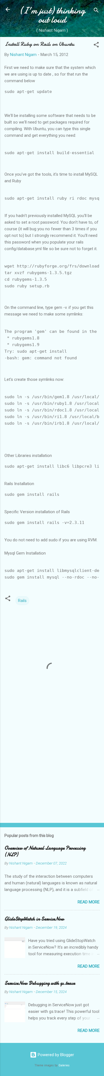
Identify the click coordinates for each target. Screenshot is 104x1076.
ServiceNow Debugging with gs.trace (39, 983)
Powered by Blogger (55, 1054)
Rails (22, 600)
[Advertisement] (52, 775)
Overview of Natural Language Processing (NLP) (44, 851)
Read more (89, 902)
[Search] (96, 11)
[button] (96, 45)
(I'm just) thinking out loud (52, 15)
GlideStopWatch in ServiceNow (34, 919)
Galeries (64, 1065)
